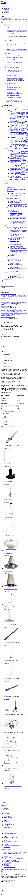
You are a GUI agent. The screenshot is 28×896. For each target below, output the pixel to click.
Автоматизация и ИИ (9, 867)
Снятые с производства (9, 296)
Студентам (16, 42)
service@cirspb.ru (5, 19)
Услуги (5, 180)
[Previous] (1, 429)
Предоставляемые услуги (10, 833)
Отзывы (6, 844)
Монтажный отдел (15, 85)
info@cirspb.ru (4, 808)
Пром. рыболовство (20, 296)
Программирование (12, 210)
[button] (14, 809)
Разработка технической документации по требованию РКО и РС (17, 228)
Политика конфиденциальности (12, 845)
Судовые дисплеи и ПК (11, 313)
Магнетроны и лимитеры (9, 304)
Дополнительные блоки (16, 310)
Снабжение (24, 295)
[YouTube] (5, 887)
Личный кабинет (8, 8)
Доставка (6, 840)
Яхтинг (25, 121)
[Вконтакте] (5, 885)
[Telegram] (5, 890)
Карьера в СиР (17, 35)
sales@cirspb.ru (15, 19)
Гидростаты (12, 317)
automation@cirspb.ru (6, 806)
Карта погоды (7, 857)
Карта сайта (7, 847)
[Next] (2, 429)
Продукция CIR (8, 279)
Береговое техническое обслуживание (16, 274)
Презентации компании (10, 860)
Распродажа (7, 298)
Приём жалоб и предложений (11, 861)
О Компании (7, 834)
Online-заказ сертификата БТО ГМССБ (13, 858)
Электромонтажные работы (14, 244)
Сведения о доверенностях (10, 837)
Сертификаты (7, 843)
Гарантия (6, 838)
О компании (6, 24)
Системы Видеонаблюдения (8, 302)
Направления (7, 65)
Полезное (16, 55)
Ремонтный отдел (15, 78)
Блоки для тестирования (11, 303)
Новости (17, 48)
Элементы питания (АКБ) (11, 311)
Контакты (6, 11)
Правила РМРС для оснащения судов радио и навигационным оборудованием (15, 852)
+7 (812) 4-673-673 (6, 18)
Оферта (5, 836)
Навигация (9, 150)
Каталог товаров (8, 105)
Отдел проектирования (15, 92)
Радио (8, 110)
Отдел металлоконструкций (15, 100)
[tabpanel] (14, 381)
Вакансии (6, 12)
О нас (17, 29)
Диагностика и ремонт (12, 198)
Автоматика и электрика (15, 70)
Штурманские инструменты (6, 307)
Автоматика (15, 151)
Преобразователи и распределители (7, 316)
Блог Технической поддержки (11, 841)
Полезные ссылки (5, 849)
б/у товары (6, 825)
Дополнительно (22, 122)
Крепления (7, 309)
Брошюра (6, 424)
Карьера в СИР (7, 863)
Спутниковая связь (8, 814)
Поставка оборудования (13, 259)
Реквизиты (6, 9)
